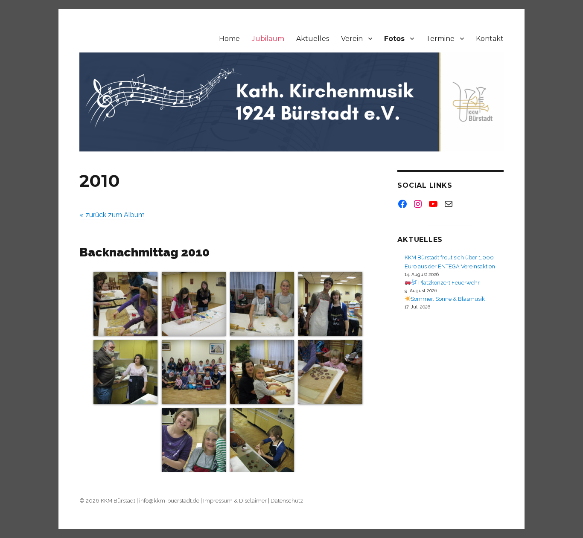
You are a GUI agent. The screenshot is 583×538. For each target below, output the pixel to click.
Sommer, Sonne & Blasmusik (448, 299)
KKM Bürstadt (118, 500)
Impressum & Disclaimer (235, 500)
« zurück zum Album (112, 215)
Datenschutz (287, 500)
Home (229, 39)
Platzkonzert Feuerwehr (448, 282)
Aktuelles (312, 39)
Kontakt (490, 39)
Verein (352, 39)
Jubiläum (268, 39)
